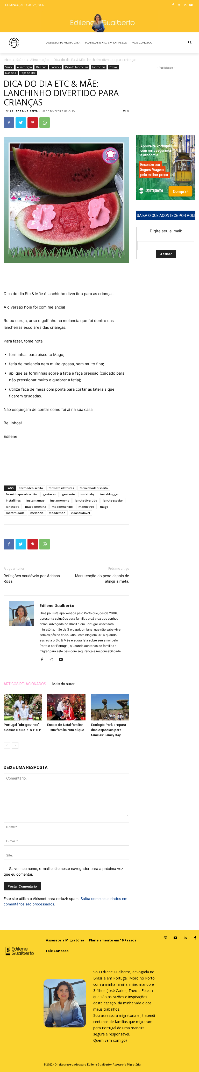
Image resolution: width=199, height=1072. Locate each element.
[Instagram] (179, 5)
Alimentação (39, 60)
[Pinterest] (32, 122)
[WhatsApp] (44, 122)
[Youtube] (191, 5)
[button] (189, 43)
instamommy (59, 500)
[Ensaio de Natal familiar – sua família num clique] (66, 707)
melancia (37, 513)
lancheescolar (113, 500)
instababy (88, 494)
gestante (68, 494)
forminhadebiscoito (94, 488)
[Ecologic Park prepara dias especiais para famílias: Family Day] (110, 707)
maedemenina (35, 507)
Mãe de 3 (10, 73)
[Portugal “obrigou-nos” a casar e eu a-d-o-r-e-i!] (23, 707)
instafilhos (13, 500)
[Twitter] (21, 122)
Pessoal (113, 67)
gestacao (49, 494)
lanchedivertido (86, 500)
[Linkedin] (185, 5)
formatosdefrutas (61, 488)
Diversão (41, 67)
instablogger (109, 494)
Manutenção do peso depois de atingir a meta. (102, 579)
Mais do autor (63, 684)
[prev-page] (7, 745)
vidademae (57, 513)
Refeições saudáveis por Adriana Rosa (32, 579)
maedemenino (62, 507)
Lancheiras (98, 67)
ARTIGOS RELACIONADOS (25, 684)
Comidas (56, 67)
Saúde (20, 60)
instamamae (35, 500)
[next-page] (15, 745)
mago (104, 507)
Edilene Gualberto (24, 111)
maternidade (15, 513)
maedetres (86, 507)
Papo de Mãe (27, 73)
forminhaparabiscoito (21, 494)
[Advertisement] (66, 277)
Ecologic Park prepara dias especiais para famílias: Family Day (108, 730)
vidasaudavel (80, 513)
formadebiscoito (31, 488)
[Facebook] (173, 5)
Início (7, 60)
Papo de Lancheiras (76, 67)
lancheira (12, 507)
